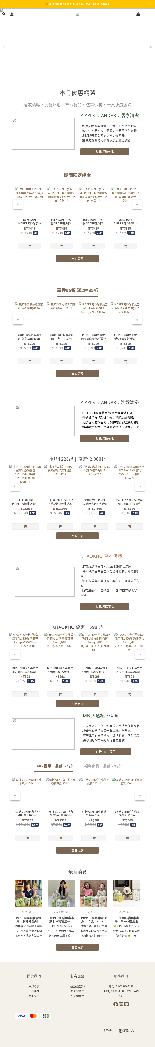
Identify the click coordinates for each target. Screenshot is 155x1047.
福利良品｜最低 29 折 (102, 766)
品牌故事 (34, 986)
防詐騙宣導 (77, 996)
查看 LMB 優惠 (105, 751)
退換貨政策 (77, 991)
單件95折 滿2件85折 (77, 290)
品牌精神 (34, 991)
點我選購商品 (105, 151)
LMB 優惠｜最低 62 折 (53, 766)
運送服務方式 (77, 986)
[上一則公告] (4, 4)
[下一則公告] (150, 4)
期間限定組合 (77, 174)
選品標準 (34, 996)
